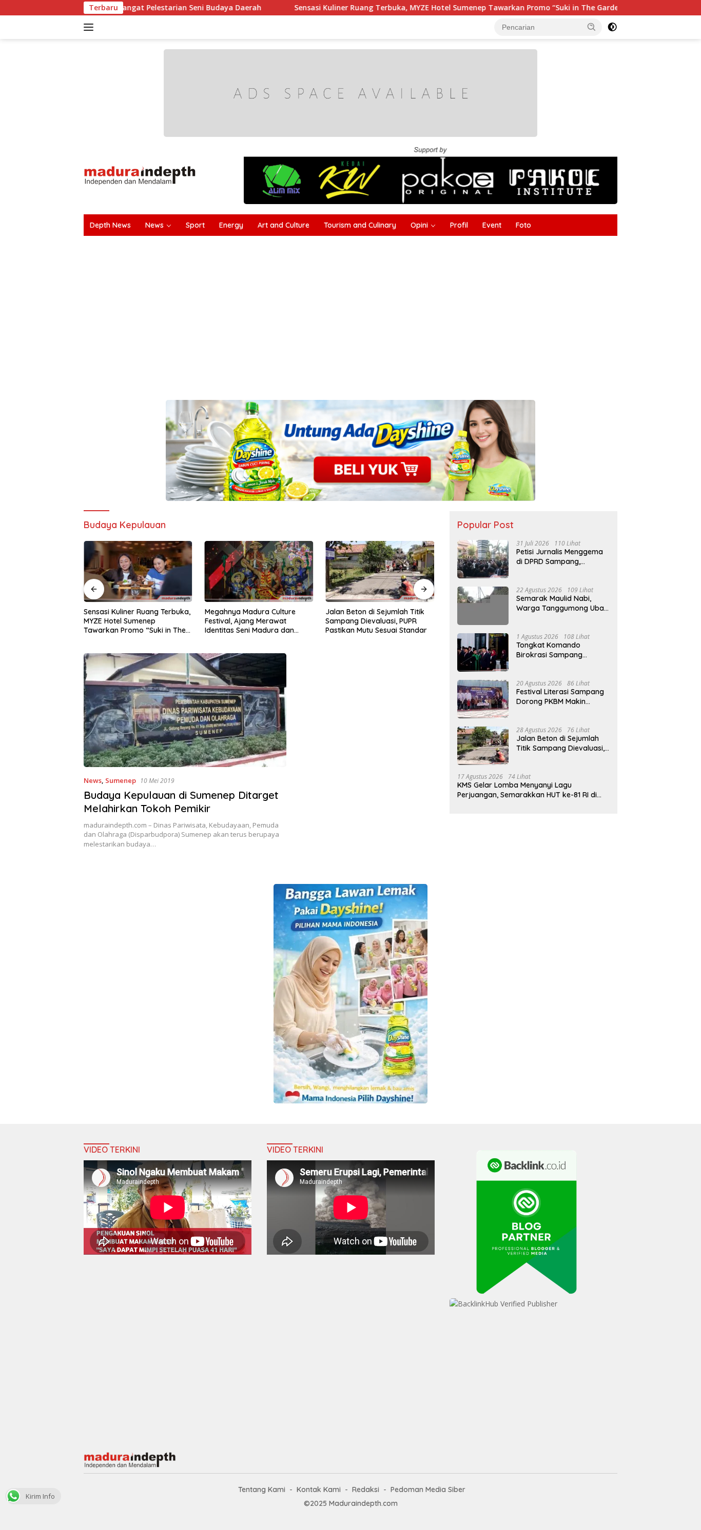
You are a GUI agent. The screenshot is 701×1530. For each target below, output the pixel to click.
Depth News (110, 225)
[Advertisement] (391, 313)
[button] (591, 26)
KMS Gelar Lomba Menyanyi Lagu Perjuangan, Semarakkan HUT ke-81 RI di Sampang (527, 789)
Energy (231, 225)
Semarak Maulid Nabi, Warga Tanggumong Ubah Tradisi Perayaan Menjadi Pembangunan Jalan (562, 603)
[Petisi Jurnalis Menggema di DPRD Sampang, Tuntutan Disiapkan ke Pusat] (483, 559)
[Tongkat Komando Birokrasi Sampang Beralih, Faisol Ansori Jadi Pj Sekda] (483, 652)
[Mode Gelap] (612, 27)
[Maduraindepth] (140, 174)
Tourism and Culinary (360, 225)
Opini (419, 225)
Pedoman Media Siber (428, 1489)
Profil (459, 225)
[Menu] (91, 27)
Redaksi (365, 1489)
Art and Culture (283, 225)
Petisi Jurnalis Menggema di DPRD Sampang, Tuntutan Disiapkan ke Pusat (559, 556)
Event (491, 225)
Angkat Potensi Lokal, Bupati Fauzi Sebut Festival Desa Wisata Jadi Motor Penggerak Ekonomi (376, 621)
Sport (195, 225)
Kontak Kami (319, 1489)
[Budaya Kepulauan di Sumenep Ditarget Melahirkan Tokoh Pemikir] (185, 710)
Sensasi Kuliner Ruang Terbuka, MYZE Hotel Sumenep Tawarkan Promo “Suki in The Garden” (388, 7)
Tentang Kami (261, 1489)
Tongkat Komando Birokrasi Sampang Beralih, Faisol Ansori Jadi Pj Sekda (559, 649)
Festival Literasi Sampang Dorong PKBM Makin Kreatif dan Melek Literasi (560, 696)
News (154, 225)
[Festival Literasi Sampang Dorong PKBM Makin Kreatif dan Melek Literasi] (483, 699)
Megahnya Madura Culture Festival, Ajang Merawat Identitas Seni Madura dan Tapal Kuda (129, 621)
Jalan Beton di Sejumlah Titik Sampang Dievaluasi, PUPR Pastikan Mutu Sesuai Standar (255, 621)
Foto (523, 225)
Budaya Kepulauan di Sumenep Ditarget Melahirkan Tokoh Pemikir (181, 802)
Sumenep (120, 780)
